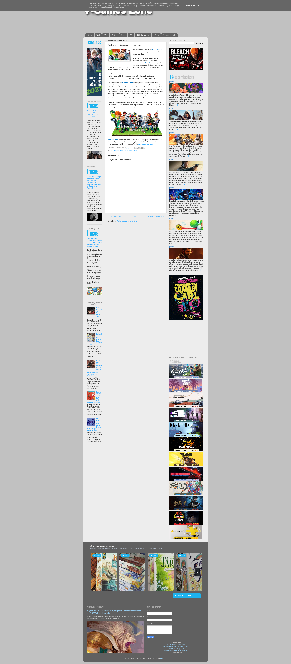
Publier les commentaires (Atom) (127, 221)
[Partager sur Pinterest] (144, 148)
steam (135, 150)
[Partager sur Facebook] (142, 148)
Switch (114, 35)
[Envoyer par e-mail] (135, 148)
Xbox (123, 35)
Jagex (126, 150)
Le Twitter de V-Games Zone (175, 645)
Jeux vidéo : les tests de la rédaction (175, 651)
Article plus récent (115, 217)
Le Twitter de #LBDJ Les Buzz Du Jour (175, 647)
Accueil (135, 217)
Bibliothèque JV (143, 35)
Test (98, 35)
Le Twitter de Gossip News (175, 649)
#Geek (156, 35)
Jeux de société (169, 35)
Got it (199, 5)
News (90, 35)
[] (177, 105)
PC (131, 35)
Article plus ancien (156, 217)
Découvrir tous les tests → (187, 596)
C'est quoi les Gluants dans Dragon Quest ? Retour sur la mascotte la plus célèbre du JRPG (94, 242)
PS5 (105, 35)
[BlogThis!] (138, 148)
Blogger (162, 658)
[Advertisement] (140, 24)
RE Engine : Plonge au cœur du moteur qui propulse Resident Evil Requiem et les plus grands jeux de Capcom (94, 183)
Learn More (190, 5)
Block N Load (118, 150)
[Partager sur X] (140, 148)
